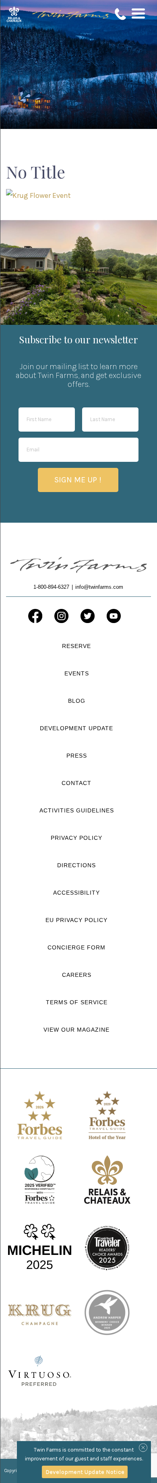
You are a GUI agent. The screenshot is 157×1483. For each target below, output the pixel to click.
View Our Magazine (76, 1029)
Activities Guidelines (76, 810)
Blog (76, 701)
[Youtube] (114, 616)
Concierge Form (76, 947)
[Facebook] (35, 616)
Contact (76, 783)
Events (76, 673)
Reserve (76, 646)
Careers (76, 975)
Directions (76, 865)
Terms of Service (76, 1002)
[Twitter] (88, 616)
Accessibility (76, 892)
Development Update (76, 728)
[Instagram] (61, 616)
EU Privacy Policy (76, 920)
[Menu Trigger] (138, 13)
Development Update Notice (84, 1471)
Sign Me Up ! (77, 479)
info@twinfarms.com (99, 587)
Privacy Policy (76, 838)
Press (76, 755)
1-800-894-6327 (121, 14)
